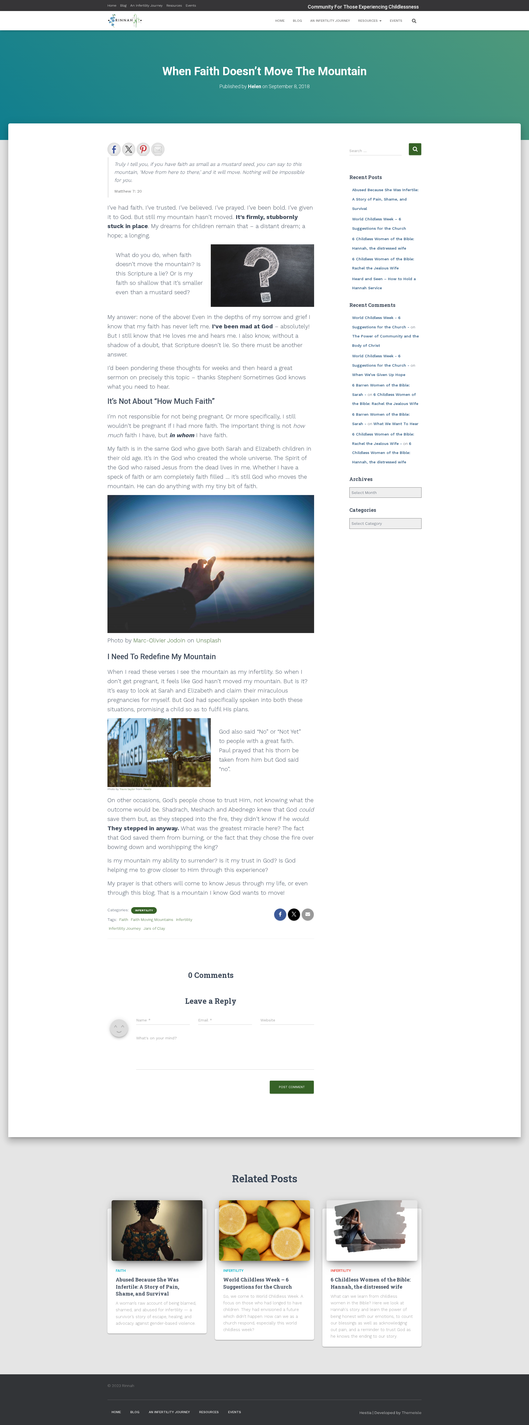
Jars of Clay (154, 928)
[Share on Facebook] (114, 149)
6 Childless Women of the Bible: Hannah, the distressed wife (381, 452)
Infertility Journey (125, 928)
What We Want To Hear (396, 423)
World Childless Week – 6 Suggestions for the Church (257, 1283)
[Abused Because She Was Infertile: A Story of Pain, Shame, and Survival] (157, 1230)
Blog (123, 5)
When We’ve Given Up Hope (378, 374)
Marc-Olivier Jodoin (159, 640)
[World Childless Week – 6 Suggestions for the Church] (264, 1230)
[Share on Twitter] (128, 149)
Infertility (144, 910)
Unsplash (208, 640)
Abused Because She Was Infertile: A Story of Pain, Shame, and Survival (385, 199)
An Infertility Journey (146, 5)
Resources (174, 5)
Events (191, 5)
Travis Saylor (127, 789)
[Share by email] (157, 149)
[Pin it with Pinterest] (143, 149)
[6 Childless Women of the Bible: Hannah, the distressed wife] (371, 1230)
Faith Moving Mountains (152, 919)
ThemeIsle (412, 1412)
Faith (123, 919)
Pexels (147, 789)
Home (111, 5)
